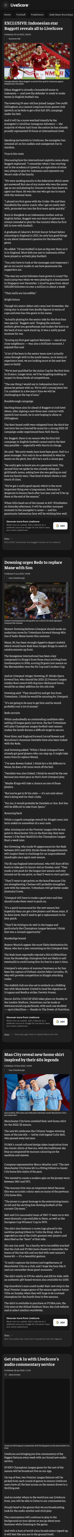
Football (20, 14)
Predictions (37, 14)
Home (7, 14)
